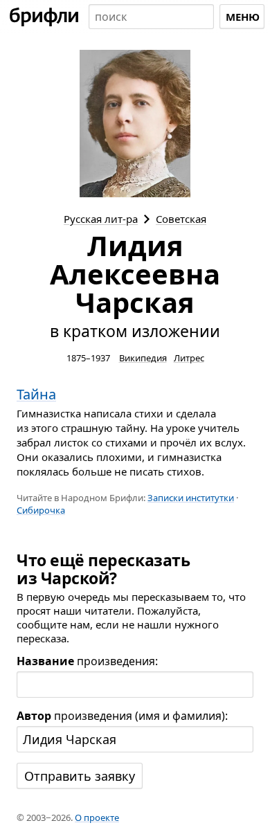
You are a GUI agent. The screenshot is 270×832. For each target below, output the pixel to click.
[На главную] (44, 16)
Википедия (143, 358)
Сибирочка (41, 510)
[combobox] (151, 16)
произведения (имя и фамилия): (122, 715)
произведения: (87, 661)
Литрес (189, 358)
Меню (243, 17)
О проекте (97, 817)
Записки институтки (190, 497)
